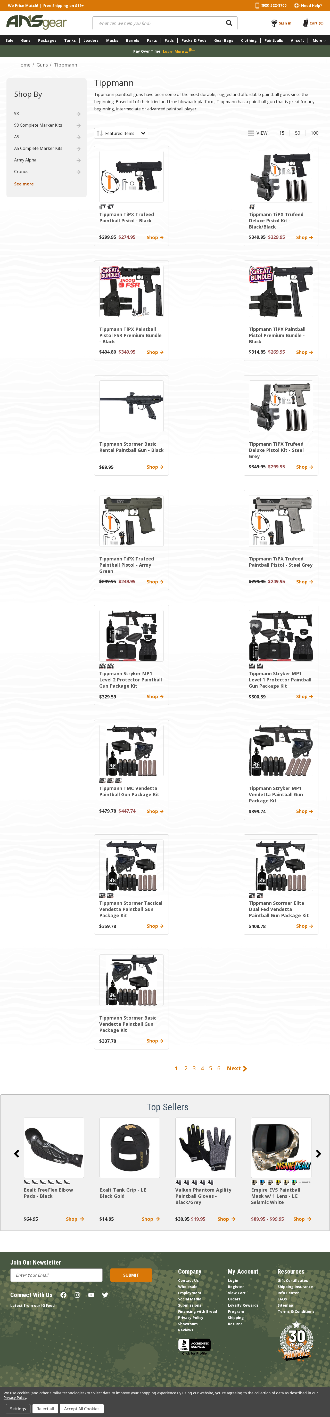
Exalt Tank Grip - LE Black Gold (123, 1193)
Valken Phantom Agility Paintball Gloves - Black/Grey (203, 1196)
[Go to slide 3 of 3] (16, 1153)
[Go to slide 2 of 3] (318, 1153)
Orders (234, 1299)
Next (234, 1068)
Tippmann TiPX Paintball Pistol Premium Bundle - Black (277, 335)
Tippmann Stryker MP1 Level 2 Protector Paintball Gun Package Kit (130, 679)
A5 (16, 137)
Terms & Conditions (296, 1311)
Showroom (188, 1323)
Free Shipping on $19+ (63, 5)
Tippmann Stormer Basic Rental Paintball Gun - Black (131, 447)
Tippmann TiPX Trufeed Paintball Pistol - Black (126, 217)
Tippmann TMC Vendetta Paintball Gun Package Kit (129, 791)
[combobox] (165, 23)
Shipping (236, 1317)
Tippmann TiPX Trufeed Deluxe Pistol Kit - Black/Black (276, 220)
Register (236, 1286)
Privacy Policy (190, 1317)
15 (281, 133)
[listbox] (124, 133)
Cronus (21, 171)
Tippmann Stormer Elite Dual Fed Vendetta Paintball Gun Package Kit (279, 909)
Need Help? (311, 5)
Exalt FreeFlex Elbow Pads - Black (48, 1193)
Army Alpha (25, 160)
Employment (190, 1292)
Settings (18, 1409)
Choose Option (281, 1148)
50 (297, 133)
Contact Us (188, 1280)
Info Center (288, 1292)
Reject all (45, 1409)
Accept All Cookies (82, 1409)
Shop (73, 1219)
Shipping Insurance (295, 1286)
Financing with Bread (197, 1311)
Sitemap (285, 1305)
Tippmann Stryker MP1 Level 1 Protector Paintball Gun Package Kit (280, 679)
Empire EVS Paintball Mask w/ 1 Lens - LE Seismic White (275, 1196)
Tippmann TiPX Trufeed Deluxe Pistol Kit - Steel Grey (276, 450)
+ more (305, 1182)
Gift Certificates (293, 1280)
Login (233, 1280)
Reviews (185, 1330)
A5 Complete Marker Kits (38, 148)
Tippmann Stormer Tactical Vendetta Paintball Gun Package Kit (130, 909)
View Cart (237, 1292)
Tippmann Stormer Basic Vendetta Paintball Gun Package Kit (127, 1024)
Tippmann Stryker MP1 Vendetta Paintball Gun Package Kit (276, 794)
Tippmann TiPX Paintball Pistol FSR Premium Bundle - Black (130, 335)
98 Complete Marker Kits (38, 125)
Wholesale (187, 1286)
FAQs (282, 1299)
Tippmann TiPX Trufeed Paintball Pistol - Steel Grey (280, 562)
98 (16, 113)
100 (314, 133)
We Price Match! (23, 5)
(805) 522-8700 (273, 5)
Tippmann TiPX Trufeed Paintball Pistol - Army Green (126, 565)
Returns (235, 1323)
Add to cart (54, 1148)
